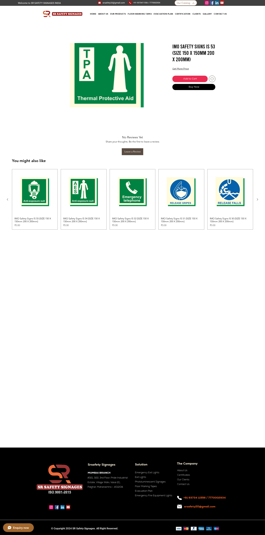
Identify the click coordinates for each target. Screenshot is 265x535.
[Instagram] (207, 3)
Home (53, 32)
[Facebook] (212, 3)
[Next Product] (257, 179)
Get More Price (180, 69)
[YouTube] (222, 3)
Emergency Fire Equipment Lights (153, 495)
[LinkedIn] (217, 3)
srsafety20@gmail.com (114, 3)
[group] (132, 179)
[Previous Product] (7, 179)
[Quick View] (35, 172)
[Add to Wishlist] (212, 79)
